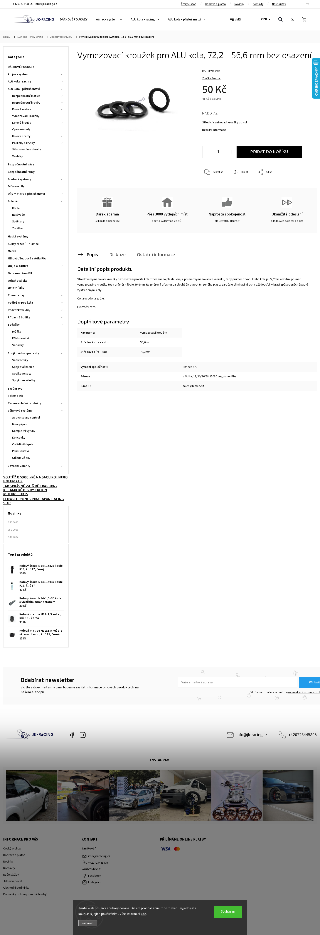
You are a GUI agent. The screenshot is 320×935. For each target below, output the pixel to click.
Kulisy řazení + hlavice (23, 244)
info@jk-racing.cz (251, 735)
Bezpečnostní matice (26, 96)
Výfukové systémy (20, 411)
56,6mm (145, 342)
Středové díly (21, 458)
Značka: (211, 78)
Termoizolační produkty (24, 403)
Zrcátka (17, 228)
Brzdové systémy (19, 179)
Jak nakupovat (12, 881)
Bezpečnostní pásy (21, 164)
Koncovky (18, 438)
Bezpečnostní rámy (21, 172)
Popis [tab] (92, 254)
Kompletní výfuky (23, 431)
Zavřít (302, 186)
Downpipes (19, 424)
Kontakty (258, 4)
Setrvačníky (20, 360)
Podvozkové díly (19, 310)
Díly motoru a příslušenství (26, 194)
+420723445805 (302, 735)
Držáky (16, 332)
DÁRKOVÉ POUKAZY (21, 67)
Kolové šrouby (21, 123)
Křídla (16, 208)
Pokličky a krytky (23, 143)
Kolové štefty (21, 136)
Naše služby (279, 4)
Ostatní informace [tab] (156, 254)
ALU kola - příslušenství (24, 89)
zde (143, 914)
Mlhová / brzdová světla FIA (27, 258)
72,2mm (145, 352)
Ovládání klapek (22, 444)
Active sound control (26, 417)
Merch (12, 251)
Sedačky (14, 325)
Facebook (72, 735)
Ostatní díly (16, 288)
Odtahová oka (17, 281)
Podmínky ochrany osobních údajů (25, 894)
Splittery (18, 221)
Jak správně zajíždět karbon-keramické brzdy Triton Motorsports (30, 490)
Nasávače (18, 215)
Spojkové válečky (24, 380)
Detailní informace (214, 130)
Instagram (82, 735)
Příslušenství (20, 338)
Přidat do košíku (269, 152)
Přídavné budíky (19, 317)
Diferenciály (16, 186)
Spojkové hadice (23, 367)
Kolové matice (21, 109)
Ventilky (17, 156)
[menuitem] (73, 19)
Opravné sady (21, 129)
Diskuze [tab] (117, 254)
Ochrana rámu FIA (20, 273)
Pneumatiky (16, 295)
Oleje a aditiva (18, 266)
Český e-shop (188, 4)
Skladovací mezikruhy (26, 149)
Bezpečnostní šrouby (26, 103)
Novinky (239, 4)
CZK (264, 19)
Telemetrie (16, 396)
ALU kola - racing (19, 81)
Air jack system (18, 74)
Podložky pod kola (20, 303)
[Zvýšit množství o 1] (231, 152)
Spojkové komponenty (23, 353)
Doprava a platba (215, 4)
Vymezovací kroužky (25, 116)
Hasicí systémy (18, 236)
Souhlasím (228, 911)
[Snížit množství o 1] (207, 152)
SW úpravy (15, 389)
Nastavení (87, 923)
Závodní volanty (19, 466)
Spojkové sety (21, 374)
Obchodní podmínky (16, 888)
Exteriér (13, 201)
